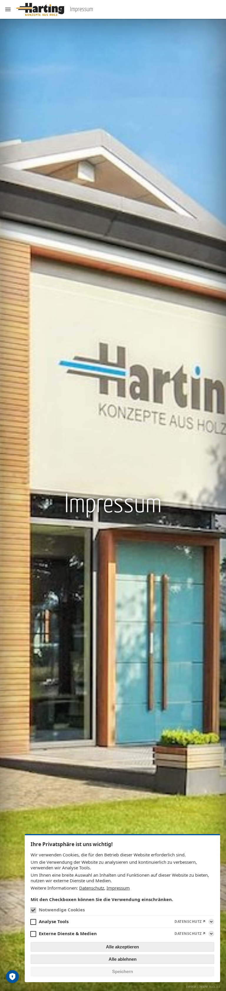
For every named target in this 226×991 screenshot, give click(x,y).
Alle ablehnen (123, 959)
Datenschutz (91, 888)
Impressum (118, 888)
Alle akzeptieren (122, 946)
